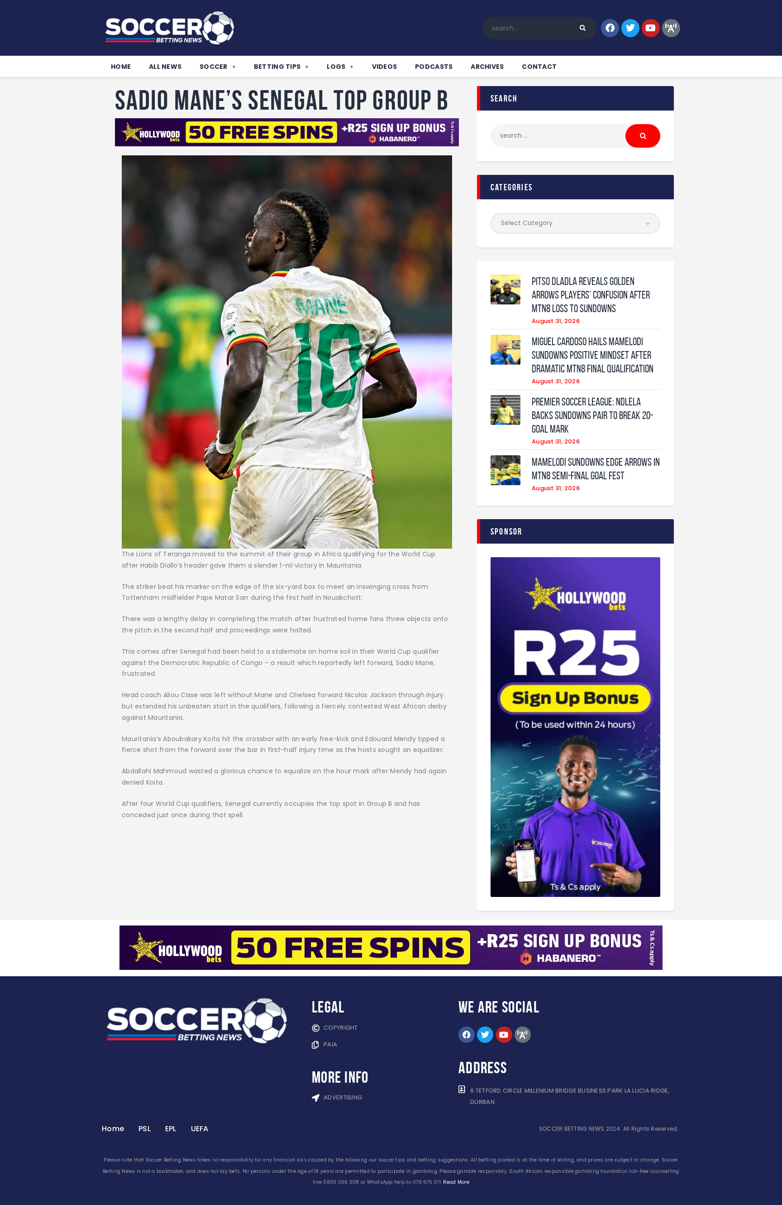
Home (121, 66)
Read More (456, 1182)
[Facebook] (610, 28)
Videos (384, 66)
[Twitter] (630, 28)
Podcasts (434, 66)
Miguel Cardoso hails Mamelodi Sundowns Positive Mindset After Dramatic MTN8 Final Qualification (592, 355)
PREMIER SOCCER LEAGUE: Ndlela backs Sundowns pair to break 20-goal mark (592, 415)
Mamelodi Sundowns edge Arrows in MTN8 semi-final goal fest (596, 469)
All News (165, 66)
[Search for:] (575, 135)
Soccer (214, 66)
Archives (487, 66)
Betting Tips (277, 66)
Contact (539, 66)
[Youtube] (651, 28)
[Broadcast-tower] (671, 28)
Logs (336, 66)
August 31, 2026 (556, 321)
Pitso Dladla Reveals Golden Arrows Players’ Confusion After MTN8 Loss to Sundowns (591, 294)
